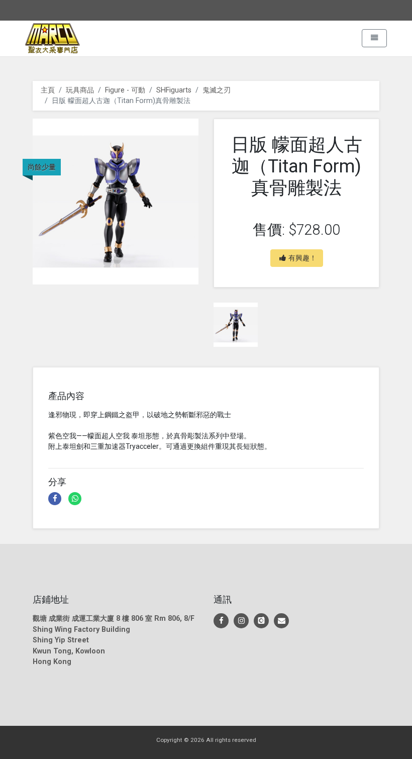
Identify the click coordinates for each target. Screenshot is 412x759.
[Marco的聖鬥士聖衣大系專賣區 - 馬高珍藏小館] (221, 620)
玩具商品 (80, 90)
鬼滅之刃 (216, 90)
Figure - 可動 (125, 90)
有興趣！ (302, 258)
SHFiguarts (173, 90)
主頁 (48, 90)
